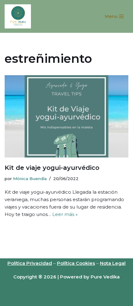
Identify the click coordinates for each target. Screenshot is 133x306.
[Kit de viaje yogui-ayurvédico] (66, 116)
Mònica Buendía (30, 178)
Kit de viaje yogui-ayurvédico (52, 167)
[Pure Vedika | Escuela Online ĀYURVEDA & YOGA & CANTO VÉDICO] (18, 16)
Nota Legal (113, 263)
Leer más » (65, 214)
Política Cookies (76, 263)
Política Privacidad (29, 263)
